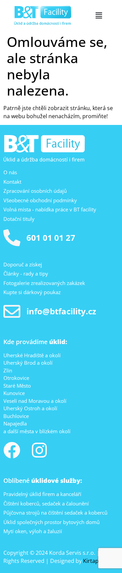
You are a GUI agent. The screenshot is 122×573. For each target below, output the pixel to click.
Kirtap (91, 561)
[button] (98, 15)
